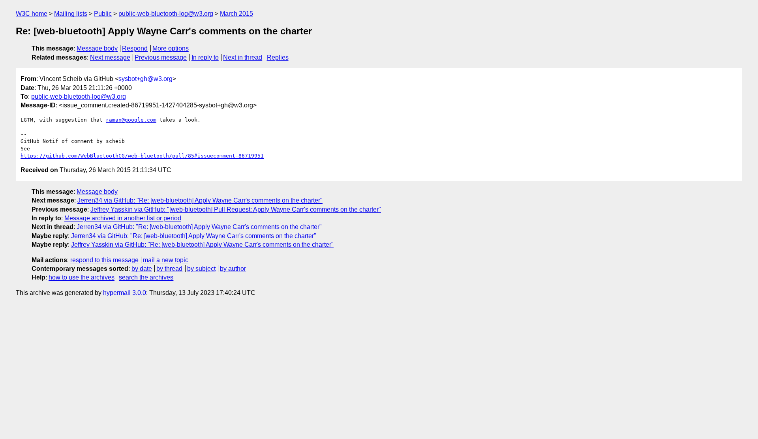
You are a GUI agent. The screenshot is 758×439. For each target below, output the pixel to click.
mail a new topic (165, 260)
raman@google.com (131, 120)
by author (233, 268)
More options (170, 48)
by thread (169, 268)
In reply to (205, 57)
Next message (110, 57)
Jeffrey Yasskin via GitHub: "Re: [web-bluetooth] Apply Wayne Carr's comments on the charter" (202, 244)
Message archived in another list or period (122, 218)
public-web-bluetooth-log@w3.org (165, 13)
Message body (97, 48)
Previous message (161, 57)
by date (141, 268)
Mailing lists (70, 13)
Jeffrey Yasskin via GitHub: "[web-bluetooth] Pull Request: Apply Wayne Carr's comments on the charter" (235, 209)
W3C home (31, 13)
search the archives (146, 277)
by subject (201, 268)
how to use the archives (81, 277)
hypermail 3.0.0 (124, 292)
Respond (135, 48)
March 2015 (236, 13)
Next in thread (242, 57)
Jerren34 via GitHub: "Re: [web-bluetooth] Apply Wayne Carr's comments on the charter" (200, 200)
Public (103, 13)
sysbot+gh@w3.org (145, 78)
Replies (278, 57)
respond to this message (104, 260)
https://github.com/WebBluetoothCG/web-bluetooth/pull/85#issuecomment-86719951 (142, 156)
